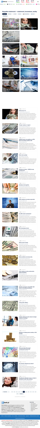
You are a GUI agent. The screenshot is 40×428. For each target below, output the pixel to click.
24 (14, 391)
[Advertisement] (20, 8)
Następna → (21, 393)
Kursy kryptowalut (34, 406)
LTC (15, 4)
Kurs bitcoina (33, 407)
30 (28, 391)
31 (30, 391)
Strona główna (33, 403)
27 (21, 391)
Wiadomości (33, 409)
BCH (25, 4)
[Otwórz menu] (38, 2)
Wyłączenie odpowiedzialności (20, 418)
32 (33, 391)
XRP (6, 4)
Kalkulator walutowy (34, 408)
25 (16, 391)
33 (35, 391)
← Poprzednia (5, 391)
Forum (32, 410)
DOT (35, 4)
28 (23, 391)
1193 (17, 393)
